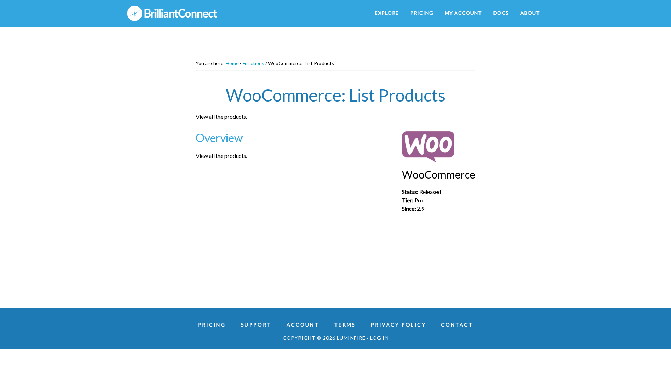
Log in (379, 338)
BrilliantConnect (189, 13)
